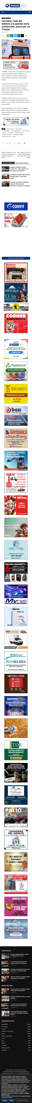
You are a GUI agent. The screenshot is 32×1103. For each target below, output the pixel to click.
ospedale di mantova (6, 134)
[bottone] (16, 258)
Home (3, 15)
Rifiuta (11, 1100)
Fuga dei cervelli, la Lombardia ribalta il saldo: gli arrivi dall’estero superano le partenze (20, 183)
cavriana (4, 132)
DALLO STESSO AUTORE (22, 163)
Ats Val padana (18, 128)
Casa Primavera (25, 130)
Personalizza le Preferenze (21, 1100)
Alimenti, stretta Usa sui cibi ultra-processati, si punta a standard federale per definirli (9, 155)
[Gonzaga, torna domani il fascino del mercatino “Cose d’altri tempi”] (5, 176)
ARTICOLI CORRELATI (8, 163)
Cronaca (8, 15)
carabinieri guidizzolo (16, 130)
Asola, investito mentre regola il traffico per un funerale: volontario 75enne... (19, 1013)
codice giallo (10, 132)
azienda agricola (6, 130)
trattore (14, 136)
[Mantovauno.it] (16, 5)
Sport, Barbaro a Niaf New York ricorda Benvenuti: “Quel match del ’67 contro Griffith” (23, 155)
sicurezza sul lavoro (6, 136)
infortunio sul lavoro (19, 132)
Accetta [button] (4, 1100)
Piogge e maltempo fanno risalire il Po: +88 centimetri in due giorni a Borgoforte (19, 168)
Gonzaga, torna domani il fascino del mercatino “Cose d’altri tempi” (20, 176)
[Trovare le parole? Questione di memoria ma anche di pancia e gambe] (5, 963)
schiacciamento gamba (18, 134)
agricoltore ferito (10, 128)
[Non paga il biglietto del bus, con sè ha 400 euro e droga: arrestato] (5, 998)
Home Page (8, 18)
